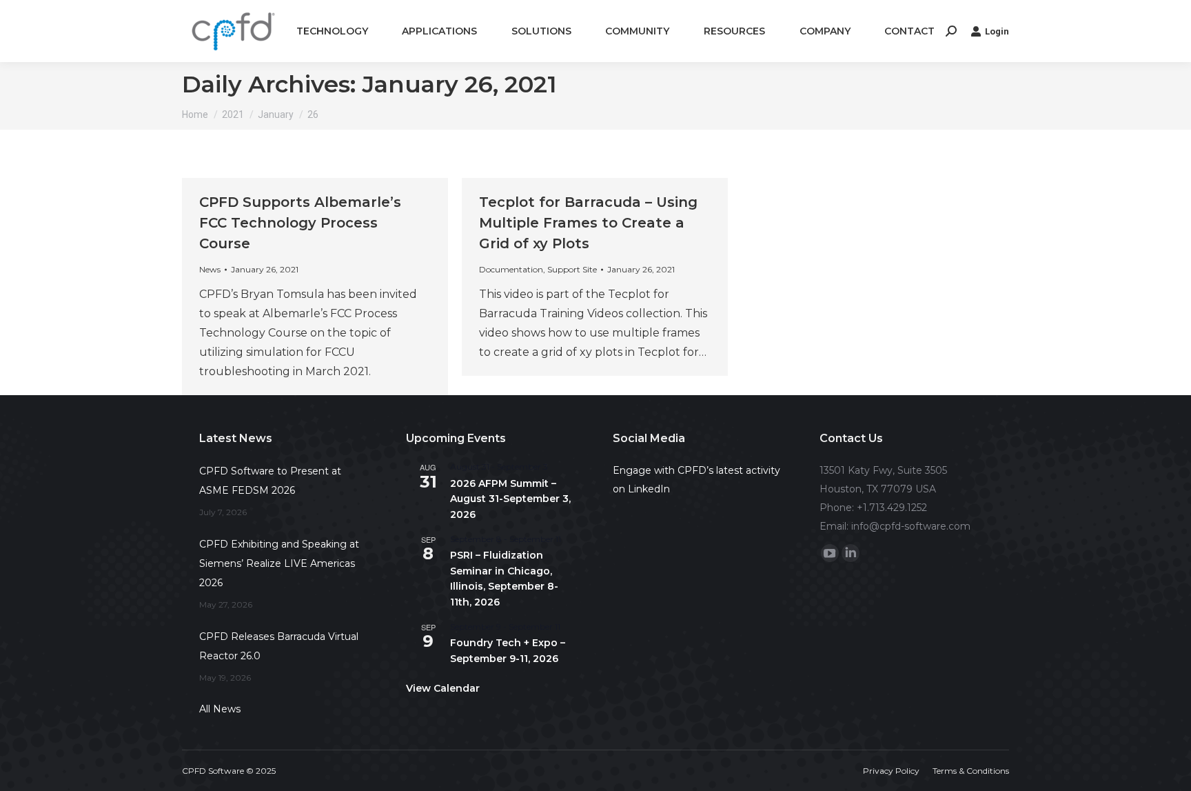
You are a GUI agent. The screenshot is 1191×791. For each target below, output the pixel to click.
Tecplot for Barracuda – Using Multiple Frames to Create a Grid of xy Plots (588, 223)
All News (220, 709)
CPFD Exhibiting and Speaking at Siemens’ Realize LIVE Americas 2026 (279, 563)
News (210, 269)
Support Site (572, 269)
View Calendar (443, 688)
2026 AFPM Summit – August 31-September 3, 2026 (510, 499)
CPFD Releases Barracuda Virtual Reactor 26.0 (278, 646)
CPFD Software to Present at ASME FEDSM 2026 (270, 481)
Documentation (511, 269)
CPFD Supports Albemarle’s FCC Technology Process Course (300, 223)
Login (997, 31)
